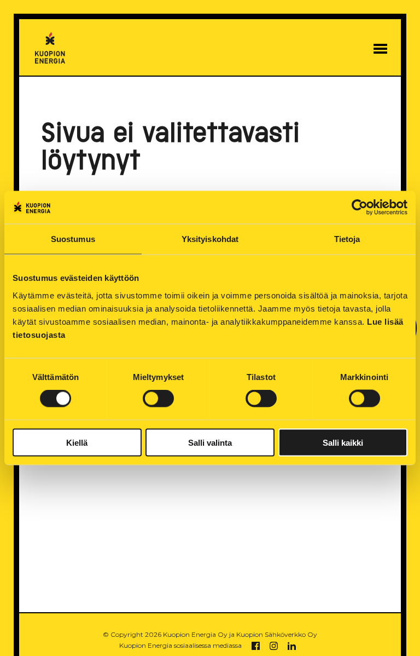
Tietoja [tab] (347, 239)
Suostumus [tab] (73, 239)
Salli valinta (210, 442)
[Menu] (380, 49)
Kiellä (77, 442)
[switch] (158, 398)
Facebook (256, 646)
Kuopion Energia (49, 48)
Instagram (274, 646)
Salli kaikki (343, 442)
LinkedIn (292, 646)
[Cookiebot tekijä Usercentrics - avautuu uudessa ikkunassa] (359, 207)
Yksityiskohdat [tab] (210, 239)
